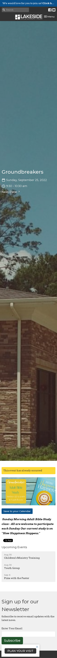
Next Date (10, 192)
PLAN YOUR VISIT (20, 651)
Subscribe (12, 640)
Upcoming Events (14, 547)
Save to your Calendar (17, 511)
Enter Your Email (12, 628)
